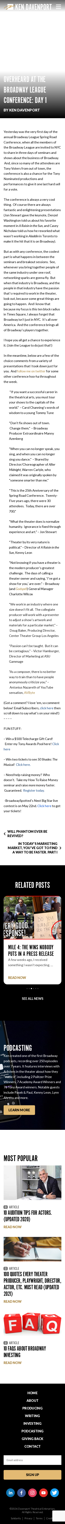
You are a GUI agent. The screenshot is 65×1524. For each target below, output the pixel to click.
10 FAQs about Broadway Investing (25, 1351)
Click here (44, 806)
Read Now (17, 978)
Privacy (28, 1518)
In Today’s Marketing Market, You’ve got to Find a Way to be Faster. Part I (32, 848)
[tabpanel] (32, 940)
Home (32, 1393)
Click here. (23, 765)
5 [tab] (35, 988)
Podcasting (32, 1431)
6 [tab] (37, 988)
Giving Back (33, 1439)
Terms (39, 1518)
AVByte (29, 693)
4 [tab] (33, 988)
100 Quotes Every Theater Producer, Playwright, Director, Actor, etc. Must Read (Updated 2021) (32, 1284)
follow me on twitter (31, 371)
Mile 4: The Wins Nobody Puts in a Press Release (31, 950)
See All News (32, 999)
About (33, 1401)
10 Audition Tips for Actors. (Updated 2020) (28, 1216)
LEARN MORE (19, 1110)
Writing (32, 1416)
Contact (32, 1446)
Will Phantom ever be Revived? (27, 833)
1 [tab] (27, 988)
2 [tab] (29, 988)
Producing (32, 1408)
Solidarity (16, 1518)
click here (46, 708)
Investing (32, 1423)
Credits (50, 1518)
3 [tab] (31, 988)
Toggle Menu (58, 6)
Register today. (34, 790)
